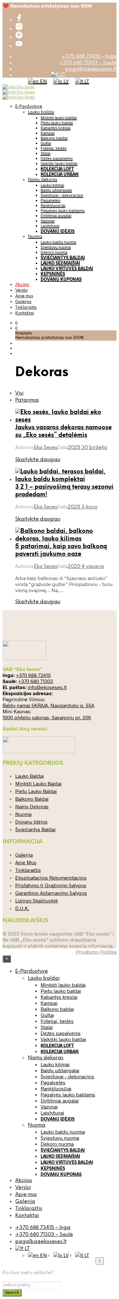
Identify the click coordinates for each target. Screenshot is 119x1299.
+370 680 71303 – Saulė (87, 63)
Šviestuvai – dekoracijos (62, 195)
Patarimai (27, 400)
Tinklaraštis (25, 308)
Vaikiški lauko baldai (59, 163)
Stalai (45, 153)
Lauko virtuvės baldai (67, 268)
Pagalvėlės (50, 200)
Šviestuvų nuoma (56, 247)
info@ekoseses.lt (47, 687)
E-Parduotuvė (28, 107)
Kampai (48, 132)
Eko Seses (45, 447)
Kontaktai (24, 313)
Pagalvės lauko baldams (63, 210)
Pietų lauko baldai (57, 122)
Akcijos (22, 285)
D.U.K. (22, 908)
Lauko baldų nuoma (58, 242)
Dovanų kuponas (61, 279)
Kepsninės (53, 273)
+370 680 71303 (35, 681)
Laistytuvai (50, 225)
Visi (19, 393)
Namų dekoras (42, 180)
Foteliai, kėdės (54, 148)
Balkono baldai (54, 138)
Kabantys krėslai (55, 127)
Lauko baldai (41, 112)
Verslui (21, 290)
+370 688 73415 (33, 675)
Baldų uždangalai (56, 190)
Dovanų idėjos (58, 231)
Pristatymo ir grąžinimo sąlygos (50, 885)
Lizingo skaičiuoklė (36, 900)
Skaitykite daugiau (37, 459)
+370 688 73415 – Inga (88, 56)
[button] (16, 322)
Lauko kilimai (52, 185)
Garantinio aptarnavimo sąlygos (51, 893)
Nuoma (35, 237)
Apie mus (24, 296)
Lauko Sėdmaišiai (60, 263)
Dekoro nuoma (54, 252)
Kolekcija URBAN (60, 174)
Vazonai (48, 220)
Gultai (46, 143)
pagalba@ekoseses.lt (90, 69)
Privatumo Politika (96, 952)
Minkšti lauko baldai (59, 117)
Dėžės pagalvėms (57, 158)
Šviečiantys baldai (63, 257)
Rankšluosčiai (53, 205)
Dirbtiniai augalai (56, 215)
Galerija (23, 302)
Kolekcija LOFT (57, 168)
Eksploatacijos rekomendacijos (51, 877)
